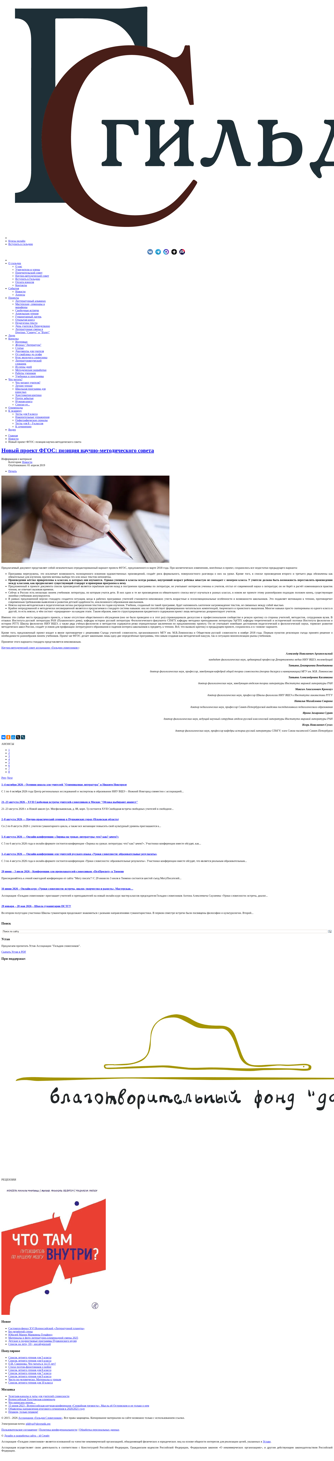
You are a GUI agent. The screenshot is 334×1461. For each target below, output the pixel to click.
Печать (12, 471)
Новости (13, 438)
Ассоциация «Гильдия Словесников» (40, 1417)
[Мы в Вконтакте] (151, 253)
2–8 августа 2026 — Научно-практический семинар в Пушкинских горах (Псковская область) (60, 819)
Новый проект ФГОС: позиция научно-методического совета (77, 450)
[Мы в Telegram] (159, 253)
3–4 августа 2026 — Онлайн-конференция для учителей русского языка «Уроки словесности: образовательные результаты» (79, 853)
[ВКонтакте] (3, 737)
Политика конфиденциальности (58, 1429)
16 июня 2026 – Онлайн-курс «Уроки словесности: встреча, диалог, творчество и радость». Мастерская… (67, 888)
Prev (3, 777)
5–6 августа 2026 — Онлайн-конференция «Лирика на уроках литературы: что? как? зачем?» (60, 836)
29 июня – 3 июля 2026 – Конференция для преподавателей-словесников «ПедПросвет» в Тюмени (62, 871)
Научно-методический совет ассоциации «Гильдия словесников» (40, 647)
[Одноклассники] (8, 737)
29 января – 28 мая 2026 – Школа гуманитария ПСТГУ (36, 906)
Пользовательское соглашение (19, 1429)
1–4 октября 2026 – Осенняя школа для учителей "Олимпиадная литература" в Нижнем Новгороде (64, 784)
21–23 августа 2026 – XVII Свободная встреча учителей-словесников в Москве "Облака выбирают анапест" (69, 802)
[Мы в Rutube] (183, 253)
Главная (13, 435)
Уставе (267, 1441)
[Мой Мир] (13, 737)
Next (10, 777)
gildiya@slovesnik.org (38, 1423)
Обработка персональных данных (99, 1429)
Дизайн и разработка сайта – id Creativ (27, 1435)
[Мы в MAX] (167, 253)
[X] (18, 737)
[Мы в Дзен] (175, 253)
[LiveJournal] (23, 737)
